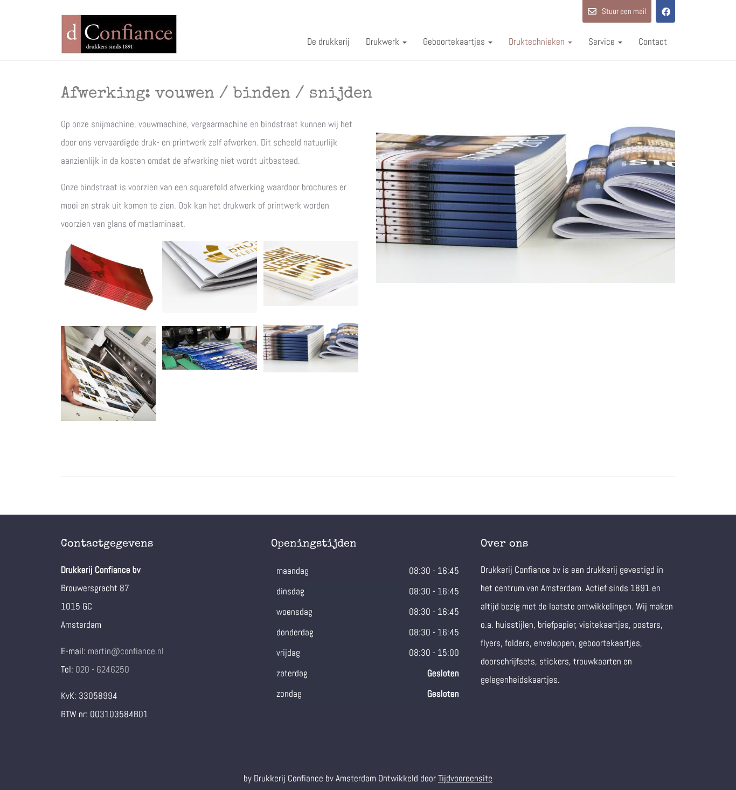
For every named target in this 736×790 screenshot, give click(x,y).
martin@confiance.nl (126, 651)
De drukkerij (328, 41)
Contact (652, 41)
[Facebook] (665, 11)
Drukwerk (383, 41)
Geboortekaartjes (455, 41)
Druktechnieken (538, 41)
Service (602, 41)
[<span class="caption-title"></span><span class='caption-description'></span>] (108, 277)
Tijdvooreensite (465, 778)
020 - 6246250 (102, 669)
